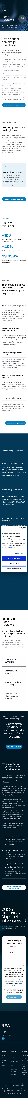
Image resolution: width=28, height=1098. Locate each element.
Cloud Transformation (15, 1058)
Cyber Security (13, 1066)
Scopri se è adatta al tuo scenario (14, 199)
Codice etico (24, 1067)
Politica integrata (24, 1071)
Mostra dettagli (19, 553)
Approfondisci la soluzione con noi (13, 105)
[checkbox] (4, 989)
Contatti (4, 1065)
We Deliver (5, 1060)
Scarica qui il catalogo (14, 746)
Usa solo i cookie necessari (14, 568)
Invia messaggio (13, 997)
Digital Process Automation (15, 1062)
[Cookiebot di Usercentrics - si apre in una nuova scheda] (19, 528)
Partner (4, 1057)
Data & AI (13, 1072)
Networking (14, 1069)
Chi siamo (4, 1055)
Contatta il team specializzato (15, 423)
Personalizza (13, 563)
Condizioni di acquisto (25, 1062)
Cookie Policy (11, 547)
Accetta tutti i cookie (14, 558)
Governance (5, 1062)
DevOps (13, 1074)
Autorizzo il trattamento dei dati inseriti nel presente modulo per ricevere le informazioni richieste (15, 990)
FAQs (23, 1074)
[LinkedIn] (3, 1038)
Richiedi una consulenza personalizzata (14, 887)
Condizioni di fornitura (25, 1057)
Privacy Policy (9, 1083)
